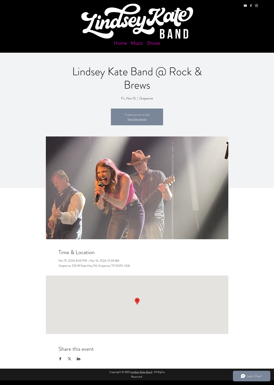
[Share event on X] (69, 358)
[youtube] (245, 5)
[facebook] (251, 5)
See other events (137, 119)
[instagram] (256, 5)
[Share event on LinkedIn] (78, 358)
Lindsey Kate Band (141, 372)
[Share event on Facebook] (60, 358)
